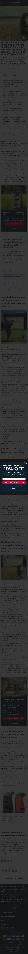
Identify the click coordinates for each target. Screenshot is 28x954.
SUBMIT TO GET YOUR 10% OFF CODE (14, 482)
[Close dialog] (25, 463)
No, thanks (14, 488)
